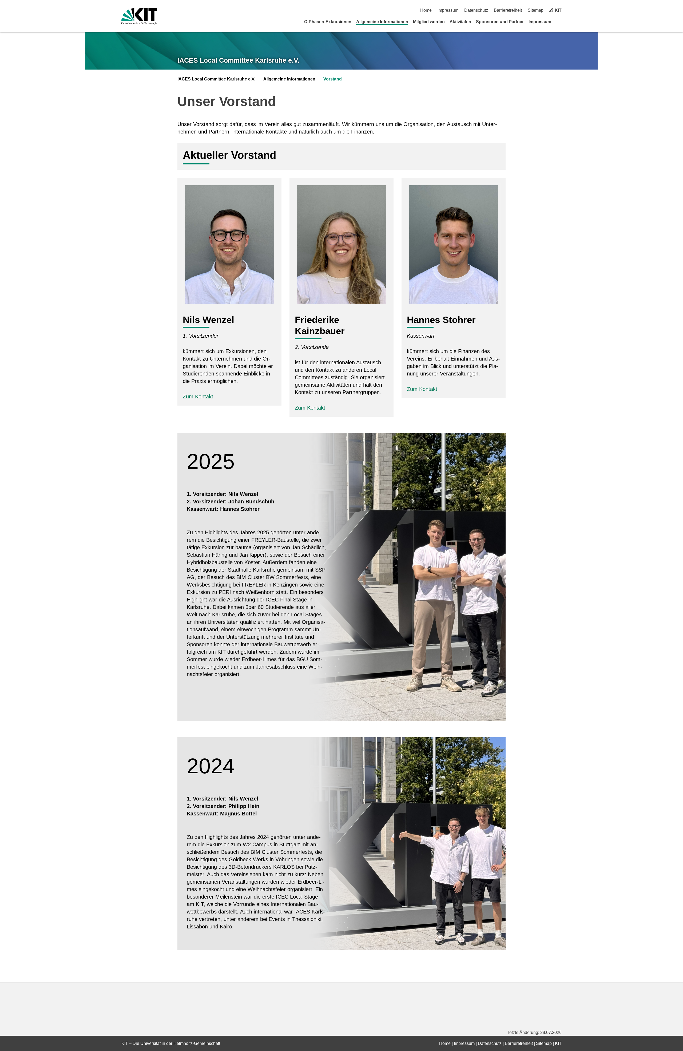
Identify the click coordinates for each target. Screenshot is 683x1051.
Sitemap (535, 10)
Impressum (448, 10)
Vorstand (332, 79)
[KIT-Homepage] (139, 16)
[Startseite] (560, 21)
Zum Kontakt (199, 396)
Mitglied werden (429, 21)
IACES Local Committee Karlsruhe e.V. (238, 60)
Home (426, 10)
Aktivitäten (460, 21)
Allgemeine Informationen (382, 21)
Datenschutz (476, 10)
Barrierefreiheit (508, 10)
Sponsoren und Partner (500, 21)
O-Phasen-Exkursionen (327, 21)
